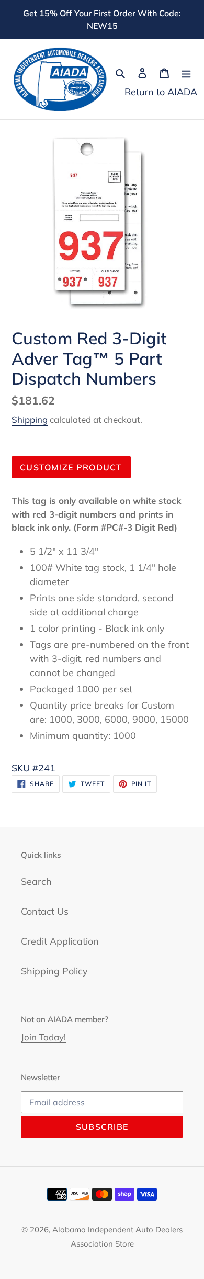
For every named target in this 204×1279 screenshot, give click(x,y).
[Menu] (186, 72)
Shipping (30, 419)
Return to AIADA (160, 92)
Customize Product (71, 467)
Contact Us (45, 911)
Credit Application (60, 941)
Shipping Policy (54, 971)
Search (36, 882)
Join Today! (43, 1036)
